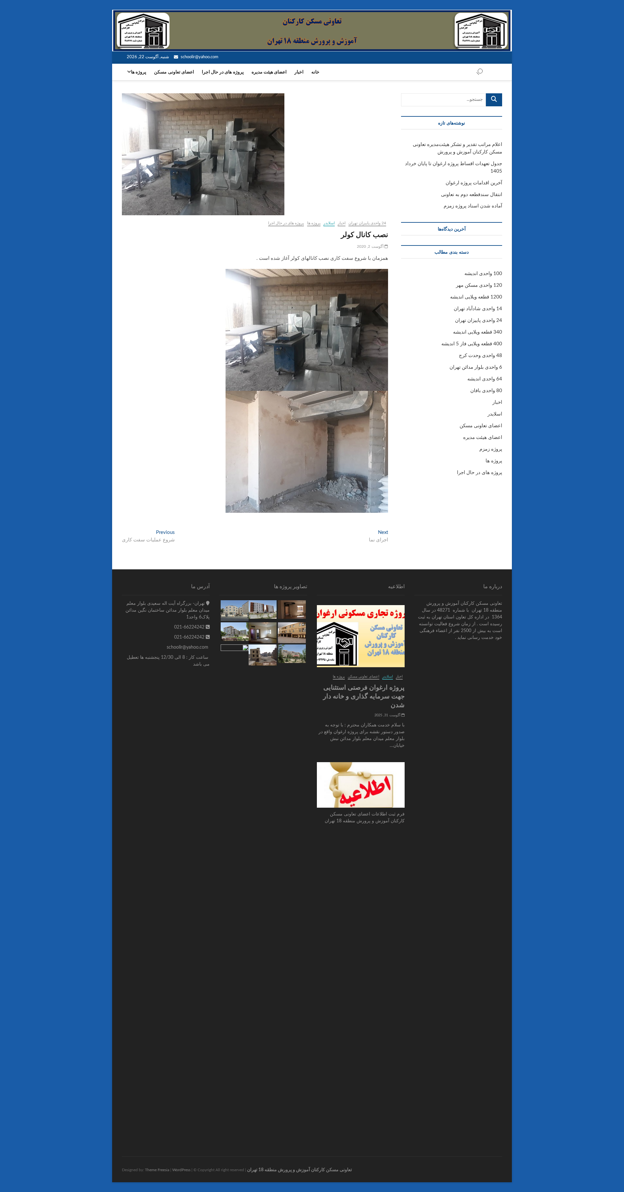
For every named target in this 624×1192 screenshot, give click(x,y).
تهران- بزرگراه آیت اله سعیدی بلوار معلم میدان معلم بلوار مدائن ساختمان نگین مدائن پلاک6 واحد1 (167, 610)
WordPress (181, 1170)
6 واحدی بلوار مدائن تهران (475, 367)
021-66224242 (190, 627)
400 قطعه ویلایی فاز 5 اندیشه (471, 343)
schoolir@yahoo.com (199, 57)
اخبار (299, 72)
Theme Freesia (157, 1170)
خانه (315, 72)
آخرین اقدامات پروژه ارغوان (474, 182)
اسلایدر (329, 223)
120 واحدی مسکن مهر (479, 285)
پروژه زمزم (490, 449)
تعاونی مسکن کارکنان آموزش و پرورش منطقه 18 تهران (299, 1170)
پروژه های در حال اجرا (223, 72)
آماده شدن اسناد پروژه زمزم (473, 206)
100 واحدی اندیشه (483, 273)
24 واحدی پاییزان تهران (367, 223)
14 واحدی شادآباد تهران (478, 308)
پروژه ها (138, 72)
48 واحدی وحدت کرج (480, 355)
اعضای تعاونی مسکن (174, 72)
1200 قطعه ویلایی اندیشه (476, 297)
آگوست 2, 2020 (370, 246)
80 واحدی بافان (486, 390)
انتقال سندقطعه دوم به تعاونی (471, 194)
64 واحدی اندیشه (484, 379)
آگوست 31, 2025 (387, 715)
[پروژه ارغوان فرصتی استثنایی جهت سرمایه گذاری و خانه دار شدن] (361, 636)
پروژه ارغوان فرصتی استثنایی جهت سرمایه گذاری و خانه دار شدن (364, 696)
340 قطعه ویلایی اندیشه (477, 332)
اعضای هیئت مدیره (269, 72)
